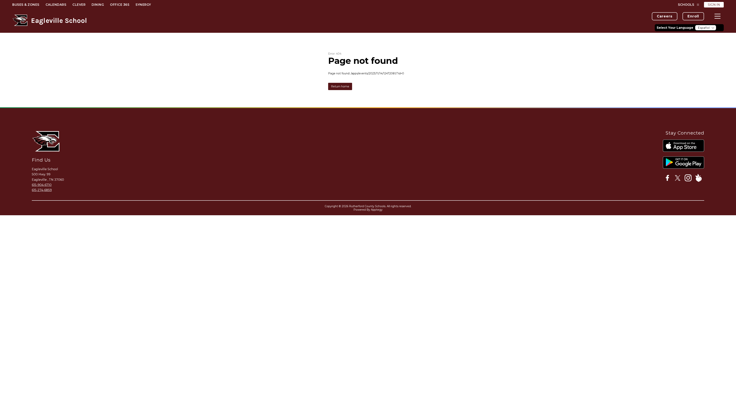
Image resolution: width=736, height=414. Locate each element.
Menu (717, 16)
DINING (98, 5)
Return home (340, 86)
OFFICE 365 (119, 5)
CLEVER (78, 5)
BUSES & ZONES (25, 5)
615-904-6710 (42, 185)
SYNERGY (143, 5)
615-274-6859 (42, 190)
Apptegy (377, 209)
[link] (664, 16)
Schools (686, 5)
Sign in (714, 5)
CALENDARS (56, 5)
